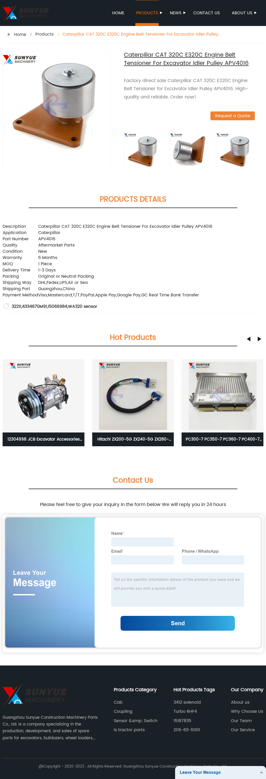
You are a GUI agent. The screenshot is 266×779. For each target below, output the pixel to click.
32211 (16, 306)
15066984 (57, 306)
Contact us (206, 13)
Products (147, 13)
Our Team (241, 720)
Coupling (123, 711)
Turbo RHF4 (185, 711)
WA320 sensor (82, 306)
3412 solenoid (187, 702)
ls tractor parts (129, 730)
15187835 (182, 721)
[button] (248, 339)
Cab (118, 702)
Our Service (243, 730)
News (175, 13)
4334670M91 (34, 306)
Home (118, 13)
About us (242, 13)
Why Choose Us (247, 711)
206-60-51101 (187, 730)
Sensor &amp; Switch (135, 721)
